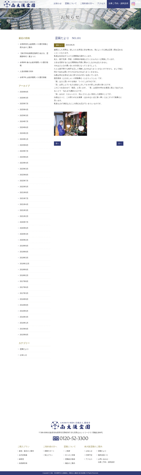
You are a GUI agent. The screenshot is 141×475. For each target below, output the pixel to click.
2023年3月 (24, 169)
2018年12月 (24, 264)
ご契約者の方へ (87, 3)
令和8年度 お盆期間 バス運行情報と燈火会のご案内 (34, 45)
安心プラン (49, 455)
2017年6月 (24, 287)
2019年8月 (24, 252)
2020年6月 (24, 228)
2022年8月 (24, 175)
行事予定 (89, 455)
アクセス (101, 3)
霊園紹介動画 (70, 459)
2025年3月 (24, 115)
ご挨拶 (67, 451)
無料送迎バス (103, 455)
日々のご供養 (70, 455)
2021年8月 (24, 192)
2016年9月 (24, 299)
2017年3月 (24, 293)
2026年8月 (24, 92)
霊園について (71, 3)
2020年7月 (24, 222)
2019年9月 (24, 246)
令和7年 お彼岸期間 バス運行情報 (33, 77)
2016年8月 (24, 305)
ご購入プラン (24, 446)
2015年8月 (24, 335)
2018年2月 (24, 275)
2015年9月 (24, 329)
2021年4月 (24, 204)
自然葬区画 (23, 463)
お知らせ (58, 3)
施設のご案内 (70, 463)
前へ (57, 143)
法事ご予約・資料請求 (118, 3)
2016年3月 (24, 317)
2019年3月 (24, 258)
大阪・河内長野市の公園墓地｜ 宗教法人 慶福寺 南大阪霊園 (67, 473)
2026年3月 (24, 98)
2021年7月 (24, 198)
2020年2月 (24, 240)
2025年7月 (24, 104)
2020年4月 (24, 234)
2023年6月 (24, 157)
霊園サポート (49, 451)
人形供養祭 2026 (26, 71)
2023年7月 (24, 151)
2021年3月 (24, 210)
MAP (100, 432)
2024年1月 (24, 139)
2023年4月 (24, 163)
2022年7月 (24, 181)
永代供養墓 (23, 455)
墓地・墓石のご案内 (26, 451)
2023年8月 (24, 145)
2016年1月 (24, 323)
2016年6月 (24, 311)
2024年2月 (24, 133)
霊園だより (59, 45)
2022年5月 (24, 187)
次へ (120, 143)
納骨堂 (21, 459)
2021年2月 (24, 216)
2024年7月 (24, 121)
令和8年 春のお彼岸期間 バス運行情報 (34, 64)
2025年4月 (24, 109)
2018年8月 (24, 269)
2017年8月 (24, 281)
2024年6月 (24, 127)
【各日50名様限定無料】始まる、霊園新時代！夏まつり (34, 54)
